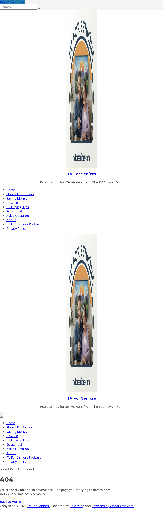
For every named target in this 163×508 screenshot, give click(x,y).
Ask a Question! (18, 215)
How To (12, 203)
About (11, 220)
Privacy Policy (16, 228)
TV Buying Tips (17, 207)
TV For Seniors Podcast (23, 224)
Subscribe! (14, 211)
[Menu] (1, 415)
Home (10, 190)
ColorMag (77, 506)
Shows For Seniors (20, 194)
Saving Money (16, 198)
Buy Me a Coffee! (12, 2)
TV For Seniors (81, 174)
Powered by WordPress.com (113, 506)
